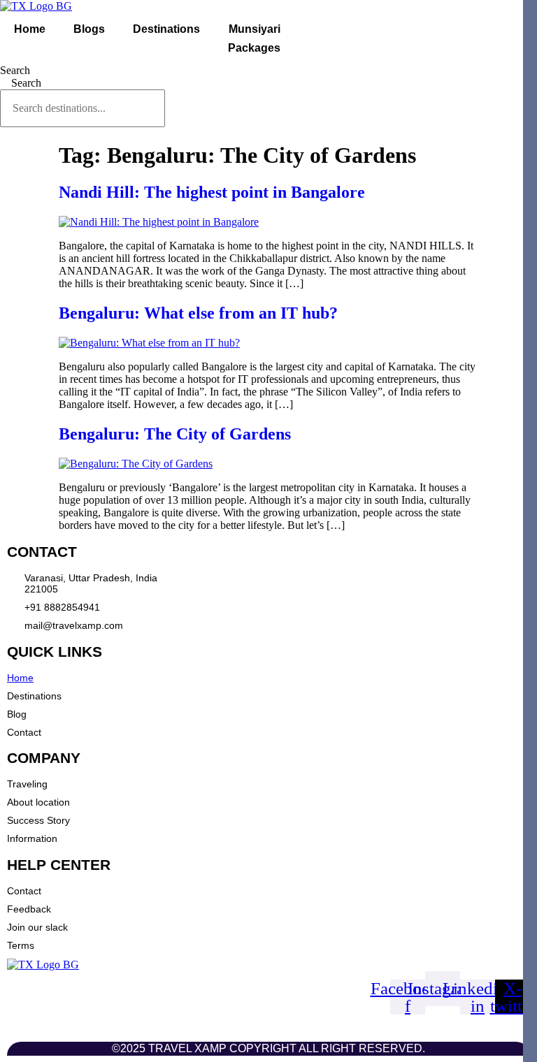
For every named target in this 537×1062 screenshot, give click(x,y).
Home (29, 29)
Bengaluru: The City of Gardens (175, 434)
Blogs (89, 29)
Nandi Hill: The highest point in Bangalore (212, 192)
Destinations (166, 29)
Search (15, 70)
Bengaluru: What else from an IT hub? (198, 313)
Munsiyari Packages (254, 38)
